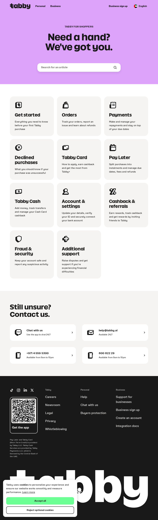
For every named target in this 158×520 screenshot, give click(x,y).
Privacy (50, 421)
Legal (49, 413)
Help (84, 397)
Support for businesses (124, 399)
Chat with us (89, 405)
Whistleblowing (56, 429)
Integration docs (127, 426)
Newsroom (52, 405)
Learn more (28, 492)
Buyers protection (93, 413)
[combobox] (77, 67)
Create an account (129, 418)
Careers (50, 397)
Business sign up (128, 410)
